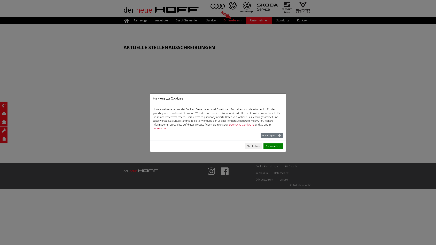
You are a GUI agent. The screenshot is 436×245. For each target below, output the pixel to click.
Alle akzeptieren (273, 146)
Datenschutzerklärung (241, 124)
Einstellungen (268, 135)
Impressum (159, 128)
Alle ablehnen (253, 146)
